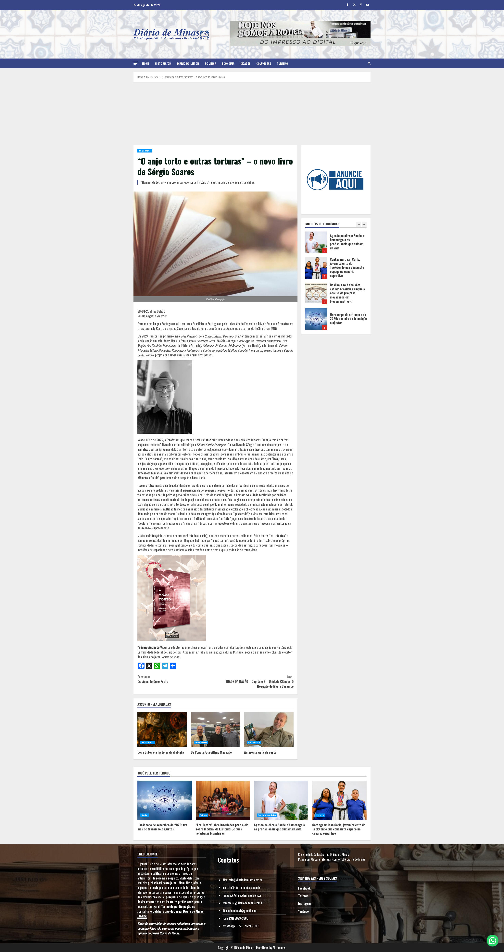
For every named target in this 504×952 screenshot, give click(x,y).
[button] (135, 63)
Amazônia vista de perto (269, 729)
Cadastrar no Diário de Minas (331, 854)
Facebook (304, 888)
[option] (336, 244)
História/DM (163, 63)
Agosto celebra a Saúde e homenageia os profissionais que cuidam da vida (281, 800)
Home (145, 63)
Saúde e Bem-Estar (267, 815)
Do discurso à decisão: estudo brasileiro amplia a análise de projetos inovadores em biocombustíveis (316, 268)
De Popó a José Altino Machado (215, 729)
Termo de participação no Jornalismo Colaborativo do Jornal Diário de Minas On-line (170, 911)
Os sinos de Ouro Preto (152, 679)
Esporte (320, 815)
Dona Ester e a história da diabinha (162, 729)
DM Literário (145, 150)
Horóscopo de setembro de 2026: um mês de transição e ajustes (316, 293)
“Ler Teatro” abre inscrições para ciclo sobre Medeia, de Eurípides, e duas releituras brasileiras (316, 319)
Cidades (245, 63)
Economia (228, 63)
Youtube (303, 911)
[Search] (369, 63)
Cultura (203, 815)
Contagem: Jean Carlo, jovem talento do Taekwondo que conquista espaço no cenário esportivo (316, 242)
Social (144, 815)
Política (210, 63)
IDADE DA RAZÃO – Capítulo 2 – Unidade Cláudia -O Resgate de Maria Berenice (259, 681)
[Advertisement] (252, 113)
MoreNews (262, 947)
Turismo (282, 63)
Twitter (303, 895)
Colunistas (263, 63)
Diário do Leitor (188, 63)
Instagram (305, 903)
